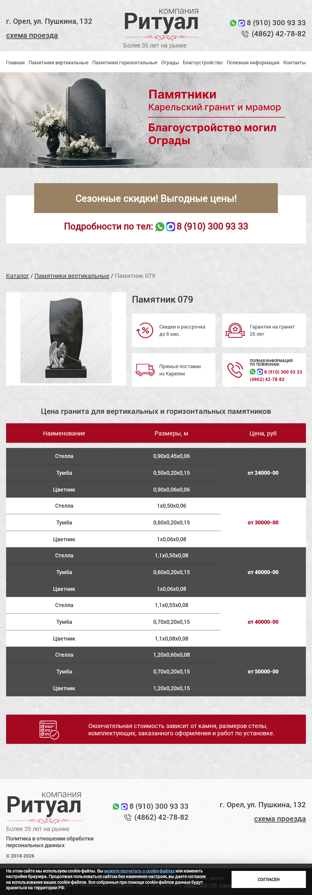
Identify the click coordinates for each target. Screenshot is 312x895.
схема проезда (32, 35)
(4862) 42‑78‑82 (267, 379)
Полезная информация (253, 62)
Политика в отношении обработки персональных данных (50, 841)
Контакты (294, 62)
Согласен (269, 879)
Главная (15, 62)
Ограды (170, 62)
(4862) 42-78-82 (279, 33)
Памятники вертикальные (58, 62)
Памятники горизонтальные (124, 62)
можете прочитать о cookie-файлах (139, 871)
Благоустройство (203, 62)
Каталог (17, 275)
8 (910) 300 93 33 (276, 22)
